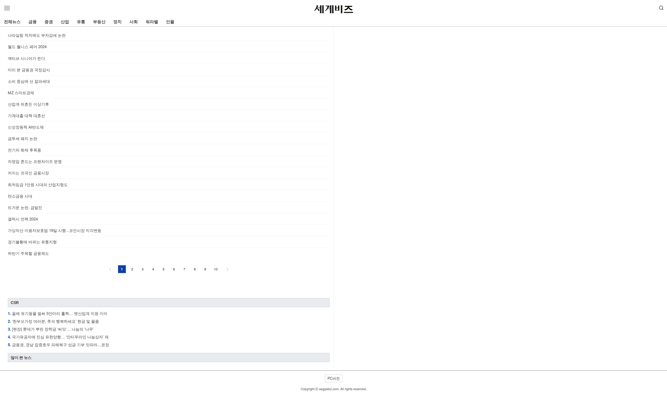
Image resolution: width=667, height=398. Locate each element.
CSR (15, 302)
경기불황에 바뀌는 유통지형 (32, 241)
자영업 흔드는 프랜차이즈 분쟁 (35, 161)
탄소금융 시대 (20, 196)
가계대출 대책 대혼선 (26, 115)
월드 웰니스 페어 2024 (27, 46)
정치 (117, 21)
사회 (133, 21)
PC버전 (334, 378)
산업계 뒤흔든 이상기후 (28, 104)
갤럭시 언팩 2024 (23, 219)
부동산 (99, 21)
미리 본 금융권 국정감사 (29, 69)
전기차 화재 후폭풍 (24, 150)
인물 (170, 21)
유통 (81, 21)
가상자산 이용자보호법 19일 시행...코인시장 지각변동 (54, 230)
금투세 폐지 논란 (22, 138)
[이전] (110, 269)
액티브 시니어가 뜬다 (26, 58)
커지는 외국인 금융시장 (28, 172)
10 (216, 269)
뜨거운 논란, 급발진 (25, 207)
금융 (32, 21)
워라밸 (152, 21)
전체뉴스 (12, 21)
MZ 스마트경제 (21, 92)
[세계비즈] (333, 9)
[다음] (227, 269)
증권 (49, 21)
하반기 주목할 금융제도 (28, 253)
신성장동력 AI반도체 (26, 127)
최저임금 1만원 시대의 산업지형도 (38, 184)
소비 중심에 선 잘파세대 (29, 81)
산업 (65, 21)
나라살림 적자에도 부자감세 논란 (37, 35)
